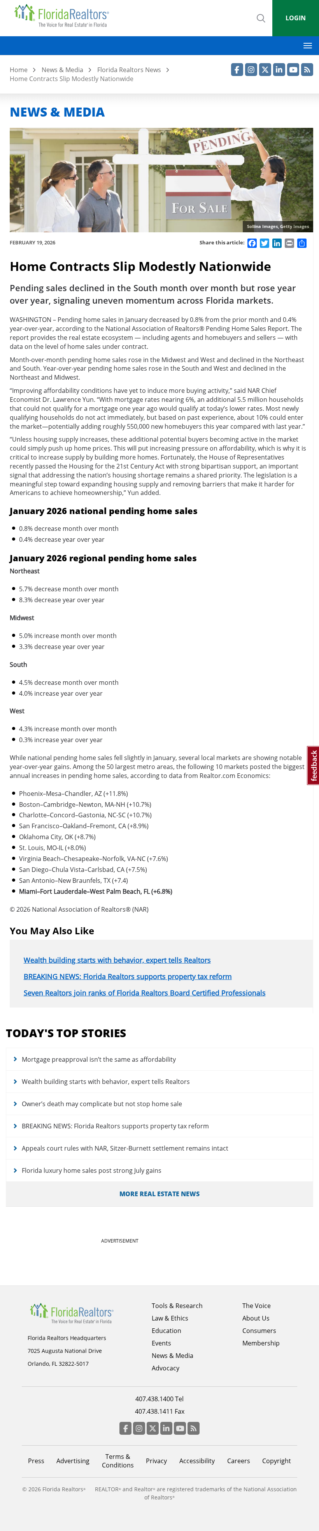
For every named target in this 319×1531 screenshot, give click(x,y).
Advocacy (165, 1368)
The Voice (256, 1305)
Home (19, 69)
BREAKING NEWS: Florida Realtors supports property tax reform (128, 976)
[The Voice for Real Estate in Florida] (72, 1312)
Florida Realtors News (129, 69)
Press (36, 1461)
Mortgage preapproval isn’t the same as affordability (99, 1059)
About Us (256, 1318)
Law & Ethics (170, 1318)
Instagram (251, 69)
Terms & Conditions (118, 1460)
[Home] (64, 15)
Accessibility (197, 1461)
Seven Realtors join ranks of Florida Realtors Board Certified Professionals (145, 992)
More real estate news (159, 1194)
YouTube (293, 69)
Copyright (276, 1461)
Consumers (259, 1330)
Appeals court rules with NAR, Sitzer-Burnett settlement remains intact (125, 1148)
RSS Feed (307, 69)
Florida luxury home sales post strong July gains (91, 1170)
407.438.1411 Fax (159, 1411)
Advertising (72, 1461)
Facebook (237, 69)
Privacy (156, 1461)
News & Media (62, 69)
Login (296, 18)
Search (261, 25)
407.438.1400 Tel (159, 1399)
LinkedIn (279, 69)
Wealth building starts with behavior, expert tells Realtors (117, 960)
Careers (238, 1461)
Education (166, 1330)
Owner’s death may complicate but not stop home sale (102, 1104)
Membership (261, 1343)
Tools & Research (177, 1305)
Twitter (265, 69)
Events (161, 1343)
